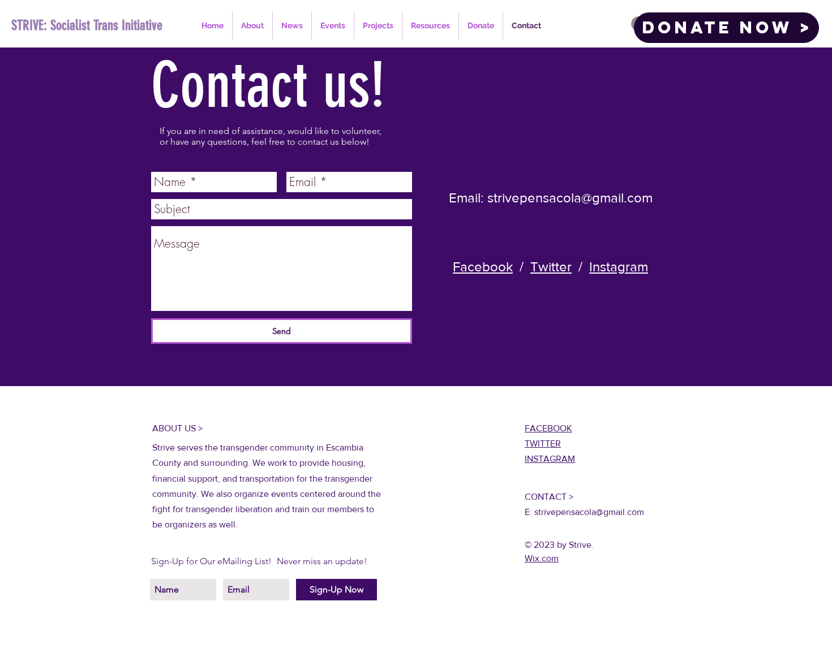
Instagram (618, 266)
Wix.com (542, 558)
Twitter (551, 266)
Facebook (483, 266)
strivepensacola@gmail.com (570, 197)
